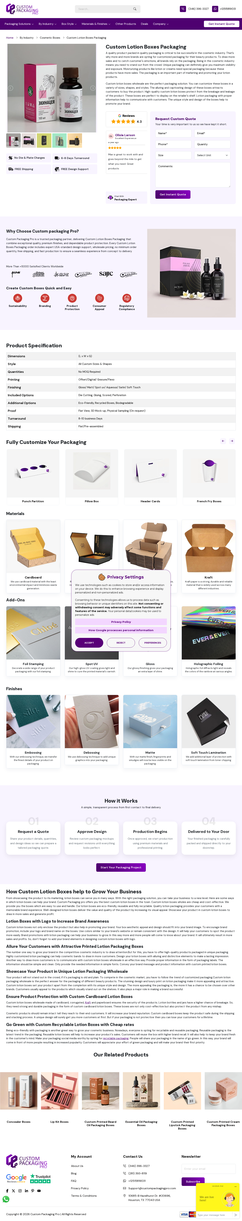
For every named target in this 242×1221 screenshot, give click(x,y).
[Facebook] (7, 1190)
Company (159, 24)
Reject (121, 642)
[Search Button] (134, 9)
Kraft (209, 577)
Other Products (126, 24)
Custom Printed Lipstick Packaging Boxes (182, 1125)
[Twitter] (13, 1191)
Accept (89, 642)
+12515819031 (228, 9)
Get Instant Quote (222, 24)
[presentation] (223, 441)
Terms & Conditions (84, 1196)
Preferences (152, 642)
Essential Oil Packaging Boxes (141, 1123)
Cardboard (33, 577)
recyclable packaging (116, 1038)
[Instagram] (20, 1191)
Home (9, 38)
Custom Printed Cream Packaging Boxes (223, 1123)
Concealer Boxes (18, 1122)
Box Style (68, 24)
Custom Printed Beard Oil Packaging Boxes (100, 1123)
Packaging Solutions (18, 24)
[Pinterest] (32, 1190)
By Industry (46, 24)
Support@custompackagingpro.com (152, 1188)
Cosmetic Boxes (50, 38)
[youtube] (39, 1191)
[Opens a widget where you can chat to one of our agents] (218, 1201)
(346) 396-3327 (198, 9)
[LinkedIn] (26, 1190)
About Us (77, 1166)
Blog (74, 1173)
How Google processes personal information (121, 630)
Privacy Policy (80, 1188)
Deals (144, 24)
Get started (19, 1091)
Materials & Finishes (94, 24)
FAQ (73, 1181)
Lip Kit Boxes (59, 1122)
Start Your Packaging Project (121, 867)
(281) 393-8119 (137, 1173)
